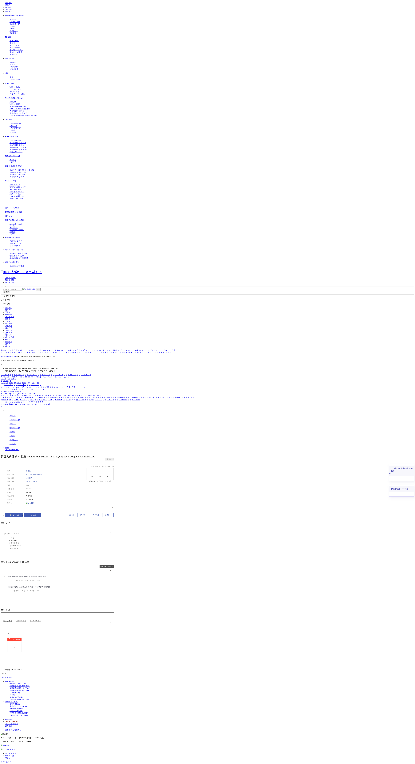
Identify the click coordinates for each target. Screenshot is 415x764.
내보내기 (71, 515)
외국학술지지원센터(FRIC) (20, 688)
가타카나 (8, 310)
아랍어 (7, 346)
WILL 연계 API (15, 189)
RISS (32, 503)
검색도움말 (9, 280)
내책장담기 (83, 515)
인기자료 (13, 162)
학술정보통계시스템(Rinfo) (20, 686)
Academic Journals (16, 224)
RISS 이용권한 (15, 104)
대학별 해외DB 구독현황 (19, 258)
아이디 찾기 (14, 67)
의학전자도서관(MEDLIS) (19, 699)
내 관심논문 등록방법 (18, 106)
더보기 (110, 532)
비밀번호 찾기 (15, 69)
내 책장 (12, 43)
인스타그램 (9, 756)
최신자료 (13, 160)
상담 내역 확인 (15, 128)
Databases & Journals (12, 237)
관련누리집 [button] (9, 681)
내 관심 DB (14, 54)
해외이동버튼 (6, 762)
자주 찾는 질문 (15, 123)
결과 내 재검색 (9, 296)
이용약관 (8, 719)
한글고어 (8, 314)
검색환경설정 (15, 79)
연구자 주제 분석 (35, 621)
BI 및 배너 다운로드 (17, 94)
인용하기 (32, 515)
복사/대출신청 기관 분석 (19, 149)
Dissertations (14, 228)
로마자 (7, 344)
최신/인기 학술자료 (12, 156)
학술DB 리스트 (15, 243)
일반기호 (8, 342)
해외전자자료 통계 (12, 262)
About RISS (9, 83)
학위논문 (13, 19)
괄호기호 (8, 326)
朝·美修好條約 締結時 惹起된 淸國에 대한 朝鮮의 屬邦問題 (29, 587)
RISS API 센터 (10, 181)
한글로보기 (109, 459)
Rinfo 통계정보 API (17, 192)
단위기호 (8, 339)
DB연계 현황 (14, 92)
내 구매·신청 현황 (16, 50)
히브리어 (8, 323)
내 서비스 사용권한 (17, 52)
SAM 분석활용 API (17, 196)
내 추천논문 (14, 41)
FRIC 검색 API (15, 194)
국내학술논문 (15, 22)
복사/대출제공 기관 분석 (19, 147)
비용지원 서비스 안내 (18, 172)
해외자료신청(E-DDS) (13, 166)
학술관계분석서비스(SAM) (20, 690)
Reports (12, 234)
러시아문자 (9, 337)
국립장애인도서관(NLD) (19, 706)
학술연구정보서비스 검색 (15, 15)
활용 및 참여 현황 (16, 198)
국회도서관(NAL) (16, 711)
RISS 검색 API (15, 185)
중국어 (7, 312)
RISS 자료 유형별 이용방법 (20, 109)
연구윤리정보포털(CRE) (19, 713)
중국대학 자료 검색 (17, 177)
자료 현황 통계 (15, 140)
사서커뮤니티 (15, 693)
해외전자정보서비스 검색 (15, 220)
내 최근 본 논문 (15, 45)
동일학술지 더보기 (106, 566)
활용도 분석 (7, 621)
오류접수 (108, 515)
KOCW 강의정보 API (18, 187)
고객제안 (13, 130)
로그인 (7, 5)
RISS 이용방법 (15, 87)
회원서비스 (9, 58)
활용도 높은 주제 (16, 152)
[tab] (7, 621)
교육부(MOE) (15, 704)
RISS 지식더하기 (16, 89)
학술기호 (8, 328)
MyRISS (8, 7)
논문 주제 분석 (21, 621)
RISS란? (13, 102)
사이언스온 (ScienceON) (19, 715)
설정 (7, 73)
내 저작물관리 (15, 47)
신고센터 (13, 132)
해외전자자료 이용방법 (18, 113)
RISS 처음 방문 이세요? (14, 98)
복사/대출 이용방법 (17, 111)
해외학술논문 (15, 24)
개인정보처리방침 (12, 721)
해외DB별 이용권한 (17, 256)
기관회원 (13, 695)
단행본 (12, 28)
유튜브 (7, 758)
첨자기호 (8, 333)
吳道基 (28, 471)
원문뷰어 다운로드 (12, 208)
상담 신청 (13, 126)
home (7, 448)
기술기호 (8, 330)
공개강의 (13, 33)
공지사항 (8, 216)
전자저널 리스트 (16, 241)
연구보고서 (14, 31)
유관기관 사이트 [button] (11, 702)
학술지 (12, 26)
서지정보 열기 (112, 507)
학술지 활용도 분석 (17, 145)
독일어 (7, 321)
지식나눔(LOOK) (16, 697)
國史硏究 (29, 478)
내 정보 (12, 77)
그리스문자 (9, 317)
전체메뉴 (8, 11)
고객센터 (8, 9)
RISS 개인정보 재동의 (13, 212)
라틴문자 (8, 335)
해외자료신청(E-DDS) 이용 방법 (22, 170)
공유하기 (96, 515)
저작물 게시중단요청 (13, 730)
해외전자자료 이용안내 (14, 250)
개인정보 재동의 (11, 724)
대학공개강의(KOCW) (18, 683)
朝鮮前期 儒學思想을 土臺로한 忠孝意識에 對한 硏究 (27, 576)
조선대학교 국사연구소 (34, 474)
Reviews (12, 232)
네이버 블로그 (10, 753)
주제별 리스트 (15, 246)
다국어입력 (9, 282)
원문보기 (15, 515)
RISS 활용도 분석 (11, 136)
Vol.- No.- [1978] (31, 481)
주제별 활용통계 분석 (18, 143)
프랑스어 (8, 319)
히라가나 (8, 308)
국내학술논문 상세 (12, 450)
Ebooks (12, 226)
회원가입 (8, 3)
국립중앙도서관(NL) (17, 708)
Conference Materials (17, 230)
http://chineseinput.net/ (8, 356)
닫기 (2, 406)
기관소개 (8, 726)
